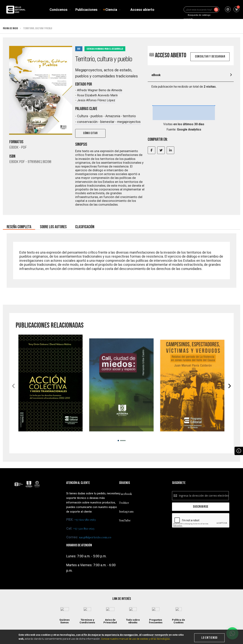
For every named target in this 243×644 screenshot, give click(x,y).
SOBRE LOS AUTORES (53, 225)
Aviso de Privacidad (110, 621)
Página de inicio (10, 28)
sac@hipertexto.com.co (95, 537)
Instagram (126, 511)
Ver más (50, 405)
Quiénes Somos (64, 621)
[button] (118, 440)
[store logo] (16, 9)
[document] (122, 636)
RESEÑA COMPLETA (19, 225)
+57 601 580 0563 (85, 519)
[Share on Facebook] (151, 150)
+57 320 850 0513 (83, 528)
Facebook (125, 494)
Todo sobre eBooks (133, 621)
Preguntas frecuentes (156, 621)
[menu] (103, 9)
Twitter (124, 503)
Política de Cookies (178, 621)
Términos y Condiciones (87, 621)
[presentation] (229, 386)
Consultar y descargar (210, 56)
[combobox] (201, 9)
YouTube (125, 520)
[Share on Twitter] (161, 150)
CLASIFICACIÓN (84, 225)
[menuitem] (59, 10)
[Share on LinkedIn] (170, 150)
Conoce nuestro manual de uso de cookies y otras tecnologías (135, 638)
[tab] (191, 75)
